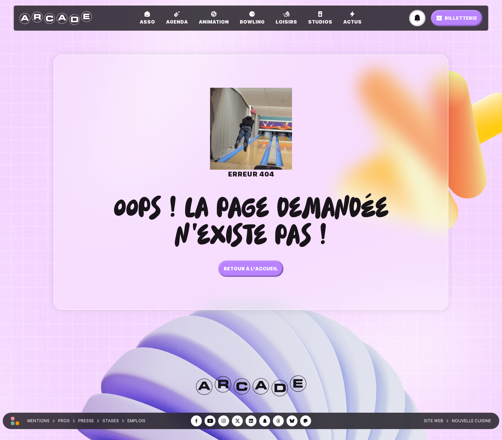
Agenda (177, 22)
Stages (110, 420)
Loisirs (286, 22)
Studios (320, 22)
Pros (64, 420)
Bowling (252, 22)
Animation (214, 22)
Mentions (38, 420)
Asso (147, 22)
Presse (86, 420)
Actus (352, 22)
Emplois (136, 420)
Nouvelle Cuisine (471, 420)
